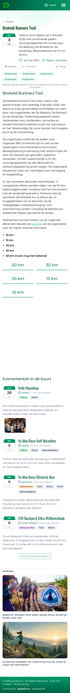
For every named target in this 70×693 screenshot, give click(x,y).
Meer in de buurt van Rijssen (35, 556)
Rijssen (50, 60)
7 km (41, 528)
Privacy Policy (22, 684)
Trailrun (23, 397)
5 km (39, 486)
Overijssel (61, 60)
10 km (35, 397)
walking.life (38, 688)
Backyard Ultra (27, 528)
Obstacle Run (26, 486)
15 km (60, 486)
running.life (9, 688)
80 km (51, 528)
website (36, 223)
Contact (7, 684)
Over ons (55, 680)
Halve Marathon (50, 450)
